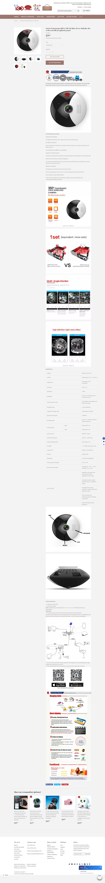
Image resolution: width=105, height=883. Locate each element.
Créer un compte (87, 7)
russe (61, 845)
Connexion (79, 7)
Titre (47, 42)
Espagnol (62, 847)
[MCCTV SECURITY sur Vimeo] (87, 864)
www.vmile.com (31, 845)
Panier (87, 10)
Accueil (15, 20)
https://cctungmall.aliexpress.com (35, 853)
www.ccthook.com (31, 848)
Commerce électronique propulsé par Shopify (24, 873)
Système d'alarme (71, 16)
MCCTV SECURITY (21, 872)
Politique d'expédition (52, 854)
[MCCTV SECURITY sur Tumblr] (82, 864)
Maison (16, 16)
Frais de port (49, 38)
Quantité (48, 49)
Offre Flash (40, 16)
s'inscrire (87, 854)
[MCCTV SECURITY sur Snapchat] (79, 864)
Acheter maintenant (55, 62)
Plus (80, 16)
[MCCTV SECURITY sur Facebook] (72, 864)
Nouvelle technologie (27, 16)
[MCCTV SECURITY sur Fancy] (89, 864)
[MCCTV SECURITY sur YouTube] (85, 864)
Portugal (62, 851)
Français (62, 853)
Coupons (16, 859)
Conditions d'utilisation (52, 848)
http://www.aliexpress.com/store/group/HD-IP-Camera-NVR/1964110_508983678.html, (69, 614)
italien (61, 855)
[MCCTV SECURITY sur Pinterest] (74, 864)
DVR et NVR (61, 16)
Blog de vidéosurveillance (19, 864)
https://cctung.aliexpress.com (34, 851)
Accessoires (17, 857)
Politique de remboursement (20, 867)
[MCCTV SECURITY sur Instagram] (77, 864)
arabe (61, 849)
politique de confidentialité (19, 866)
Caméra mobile (50, 16)
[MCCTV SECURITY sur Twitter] (69, 864)
